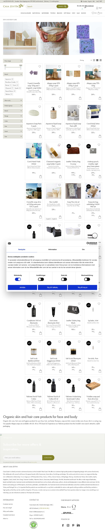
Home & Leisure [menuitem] (26, 13)
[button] (94, 13)
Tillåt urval (52, 287)
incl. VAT (99, 1)
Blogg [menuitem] (83, 13)
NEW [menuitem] (73, 13)
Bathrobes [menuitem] (45, 13)
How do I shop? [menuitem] (7, 508)
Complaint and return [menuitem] (9, 515)
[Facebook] (63, 527)
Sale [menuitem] (78, 13)
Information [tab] (52, 249)
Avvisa (22, 287)
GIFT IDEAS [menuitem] (67, 13)
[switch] (41, 279)
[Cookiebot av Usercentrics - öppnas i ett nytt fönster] (88, 243)
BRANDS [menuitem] (59, 13)
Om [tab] (83, 249)
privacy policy (34, 462)
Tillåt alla (82, 287)
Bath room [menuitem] (36, 13)
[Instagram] (68, 527)
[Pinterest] (73, 527)
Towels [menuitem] (52, 13)
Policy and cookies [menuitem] (8, 511)
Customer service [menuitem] (8, 504)
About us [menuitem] (5, 518)
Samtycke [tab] (21, 249)
